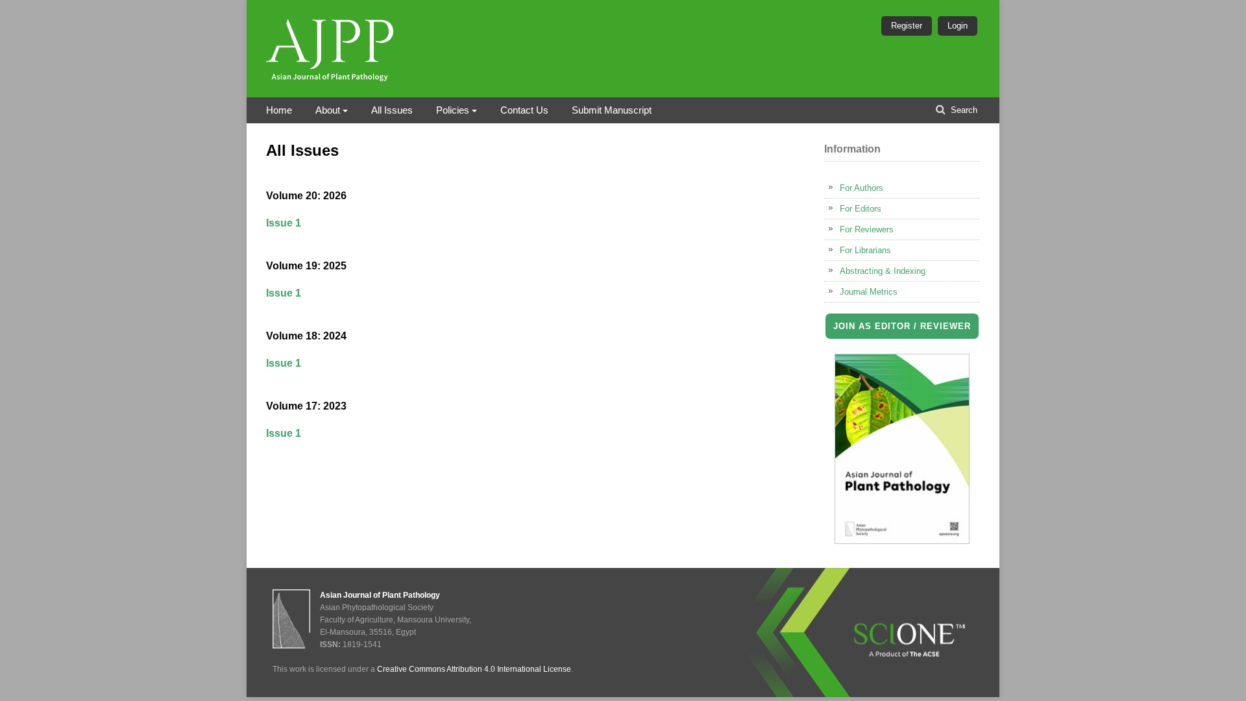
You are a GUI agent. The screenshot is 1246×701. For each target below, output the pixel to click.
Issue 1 (283, 222)
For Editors (860, 209)
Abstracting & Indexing (882, 271)
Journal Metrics (869, 292)
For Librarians (865, 250)
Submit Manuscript (612, 110)
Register (906, 26)
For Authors (861, 188)
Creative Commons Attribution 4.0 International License (474, 669)
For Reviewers (867, 229)
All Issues (392, 110)
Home (279, 110)
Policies (452, 110)
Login (957, 26)
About (327, 110)
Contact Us (524, 110)
